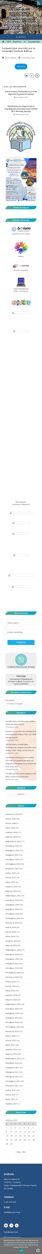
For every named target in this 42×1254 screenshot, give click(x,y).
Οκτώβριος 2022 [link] (12, 1022)
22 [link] (7, 1140)
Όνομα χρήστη (12, 623)
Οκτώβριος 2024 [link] (12, 914)
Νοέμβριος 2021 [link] (12, 1072)
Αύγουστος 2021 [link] (12, 1085)
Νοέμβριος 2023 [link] (12, 963)
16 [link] (11, 1136)
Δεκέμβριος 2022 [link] (12, 1013)
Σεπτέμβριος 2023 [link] (12, 972)
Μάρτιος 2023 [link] (11, 1000)
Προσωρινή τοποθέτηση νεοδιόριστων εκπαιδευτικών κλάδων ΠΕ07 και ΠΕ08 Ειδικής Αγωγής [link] (21, 734)
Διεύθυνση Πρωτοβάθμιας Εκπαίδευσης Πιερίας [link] (21, 17)
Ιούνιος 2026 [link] (10, 823)
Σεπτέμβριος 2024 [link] (12, 918)
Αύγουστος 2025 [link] (12, 868)
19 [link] (25, 1136)
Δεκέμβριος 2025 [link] (12, 850)
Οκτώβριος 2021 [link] (12, 1076)
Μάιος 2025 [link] (10, 882)
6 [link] (28, 1128)
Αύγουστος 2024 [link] (12, 923)
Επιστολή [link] (21, 66)
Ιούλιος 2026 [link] (10, 819)
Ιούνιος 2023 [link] (10, 986)
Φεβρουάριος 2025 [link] (13, 895)
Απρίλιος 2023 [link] (11, 995)
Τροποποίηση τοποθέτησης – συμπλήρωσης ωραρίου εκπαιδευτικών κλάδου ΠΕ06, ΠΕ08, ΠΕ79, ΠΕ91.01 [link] (20, 747)
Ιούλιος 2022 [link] (10, 1036)
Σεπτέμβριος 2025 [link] (12, 864)
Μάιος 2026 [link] (10, 828)
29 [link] (7, 1144)
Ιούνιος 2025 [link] (10, 877)
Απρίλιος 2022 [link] (11, 1049)
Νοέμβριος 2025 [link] (12, 855)
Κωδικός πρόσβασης (15, 632)
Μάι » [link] (24, 1152)
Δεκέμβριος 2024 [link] (12, 905)
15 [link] (7, 1136)
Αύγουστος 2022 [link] (12, 1031)
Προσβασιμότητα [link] (11, 1232)
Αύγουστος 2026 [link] (12, 814)
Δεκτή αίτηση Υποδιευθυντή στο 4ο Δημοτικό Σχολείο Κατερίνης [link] (21, 92)
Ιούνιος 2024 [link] (10, 932)
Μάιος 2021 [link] (10, 1099)
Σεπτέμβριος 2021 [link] (12, 1081)
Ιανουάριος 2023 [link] (12, 1009)
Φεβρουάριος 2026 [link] (13, 841)
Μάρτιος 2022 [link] (11, 1054)
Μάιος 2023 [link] (10, 990)
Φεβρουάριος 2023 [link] (13, 1004)
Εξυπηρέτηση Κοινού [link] (12, 1237)
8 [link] (6, 1132)
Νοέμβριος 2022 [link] (12, 1018)
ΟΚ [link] (21, 1251)
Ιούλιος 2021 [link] (10, 1090)
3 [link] (15, 1128)
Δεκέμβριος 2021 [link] (12, 1067)
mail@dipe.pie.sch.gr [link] (12, 1212)
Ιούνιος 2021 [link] (10, 1095)
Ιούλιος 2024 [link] (10, 927)
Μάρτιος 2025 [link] (11, 891)
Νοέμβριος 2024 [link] (12, 909)
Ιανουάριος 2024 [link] (12, 954)
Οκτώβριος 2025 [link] (12, 859)
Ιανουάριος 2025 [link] (12, 900)
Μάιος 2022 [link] (10, 1045)
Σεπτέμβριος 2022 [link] (12, 1027)
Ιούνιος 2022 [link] (10, 1040)
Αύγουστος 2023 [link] (12, 977)
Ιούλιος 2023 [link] (10, 981)
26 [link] (25, 1140)
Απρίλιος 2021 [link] (11, 1104)
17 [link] (16, 1136)
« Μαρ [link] (18, 1152)
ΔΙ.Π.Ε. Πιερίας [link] (10, 58)
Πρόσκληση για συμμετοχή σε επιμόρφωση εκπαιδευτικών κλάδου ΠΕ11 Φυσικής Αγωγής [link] (21, 109)
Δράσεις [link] (21, 256)
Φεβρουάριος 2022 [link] (13, 1058)
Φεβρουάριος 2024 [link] (13, 950)
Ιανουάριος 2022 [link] (12, 1063)
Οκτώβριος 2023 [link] (12, 968)
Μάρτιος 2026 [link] (11, 837)
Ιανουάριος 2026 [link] (12, 846)
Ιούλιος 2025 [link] (10, 873)
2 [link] (10, 1128)
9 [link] (10, 1132)
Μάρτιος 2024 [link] (11, 945)
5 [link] (24, 1128)
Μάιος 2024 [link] (10, 936)
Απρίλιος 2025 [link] (11, 886)
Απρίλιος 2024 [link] (11, 941)
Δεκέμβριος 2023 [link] (12, 959)
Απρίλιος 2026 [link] (11, 832)
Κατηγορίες (10, 700)
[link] (39, 2)
